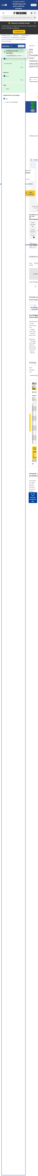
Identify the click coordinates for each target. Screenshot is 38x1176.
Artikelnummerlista (30, 245)
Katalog (35, 245)
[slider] (36, 375)
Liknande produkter (27, 184)
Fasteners (15, 35)
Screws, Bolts (24, 35)
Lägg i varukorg (31, 193)
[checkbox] (13, 58)
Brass (7, 76)
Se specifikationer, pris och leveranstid (14, 55)
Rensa (21, 67)
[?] (34, 237)
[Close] (35, 22)
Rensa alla (21, 46)
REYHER (31, 46)
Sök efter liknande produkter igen (33, 497)
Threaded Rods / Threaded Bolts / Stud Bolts (13, 37)
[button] (34, 5)
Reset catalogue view (31, 370)
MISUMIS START (5, 35)
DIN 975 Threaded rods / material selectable (13, 39)
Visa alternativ (8, 63)
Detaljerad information (33, 245)
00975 (7, 89)
